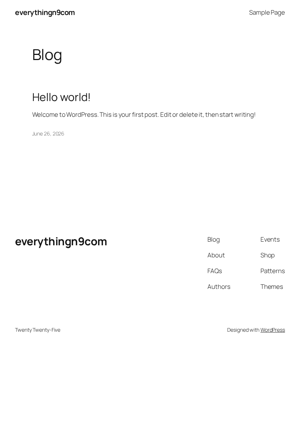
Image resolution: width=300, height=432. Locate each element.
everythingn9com (45, 12)
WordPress (272, 329)
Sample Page (267, 12)
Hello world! (61, 97)
